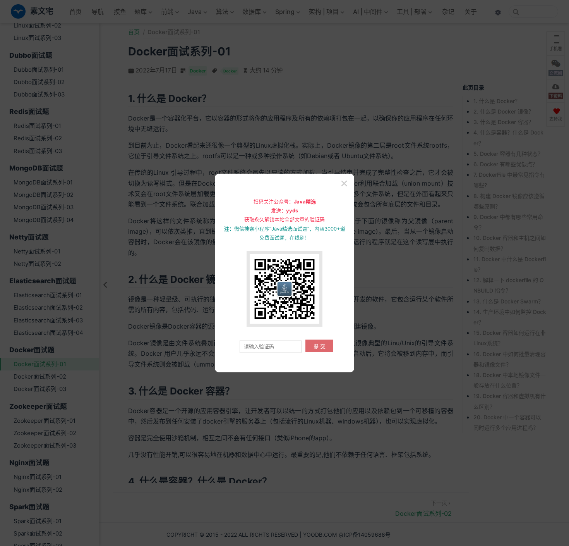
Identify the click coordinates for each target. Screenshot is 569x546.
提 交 (319, 346)
